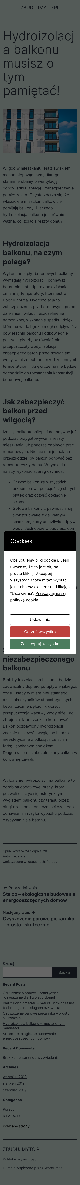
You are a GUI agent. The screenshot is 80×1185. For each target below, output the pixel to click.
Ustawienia (40, 619)
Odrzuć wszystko (40, 631)
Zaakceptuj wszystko (40, 643)
